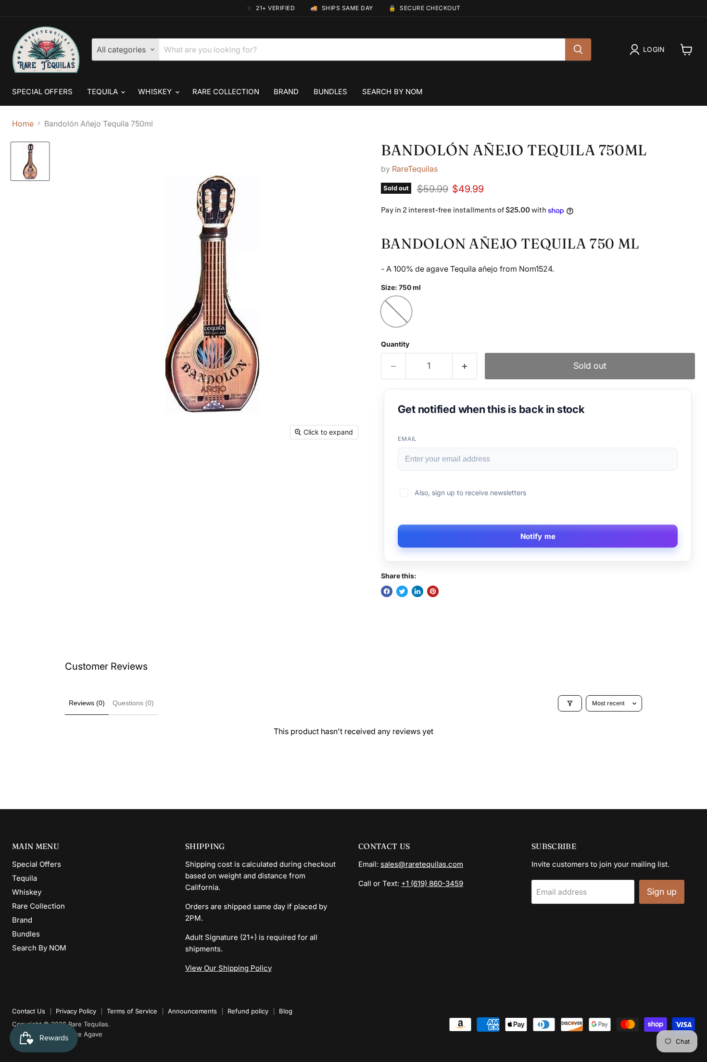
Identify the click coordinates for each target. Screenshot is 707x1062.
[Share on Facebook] (386, 591)
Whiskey (156, 91)
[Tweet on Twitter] (402, 591)
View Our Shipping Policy (228, 968)
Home (23, 123)
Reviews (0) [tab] (87, 703)
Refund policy (247, 1011)
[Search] (578, 49)
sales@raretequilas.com (421, 864)
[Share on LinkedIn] (417, 591)
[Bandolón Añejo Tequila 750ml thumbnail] (30, 161)
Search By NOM (392, 91)
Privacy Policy (76, 1011)
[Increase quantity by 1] (465, 366)
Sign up (662, 892)
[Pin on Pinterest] (433, 591)
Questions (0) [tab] (133, 703)
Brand (286, 91)
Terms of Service (132, 1011)
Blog (285, 1011)
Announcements (192, 1011)
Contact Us (28, 1011)
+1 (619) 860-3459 (432, 883)
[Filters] (570, 703)
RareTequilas (415, 169)
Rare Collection (225, 91)
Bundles (331, 91)
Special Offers (42, 91)
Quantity (395, 344)
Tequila (103, 91)
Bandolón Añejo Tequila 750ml (514, 150)
